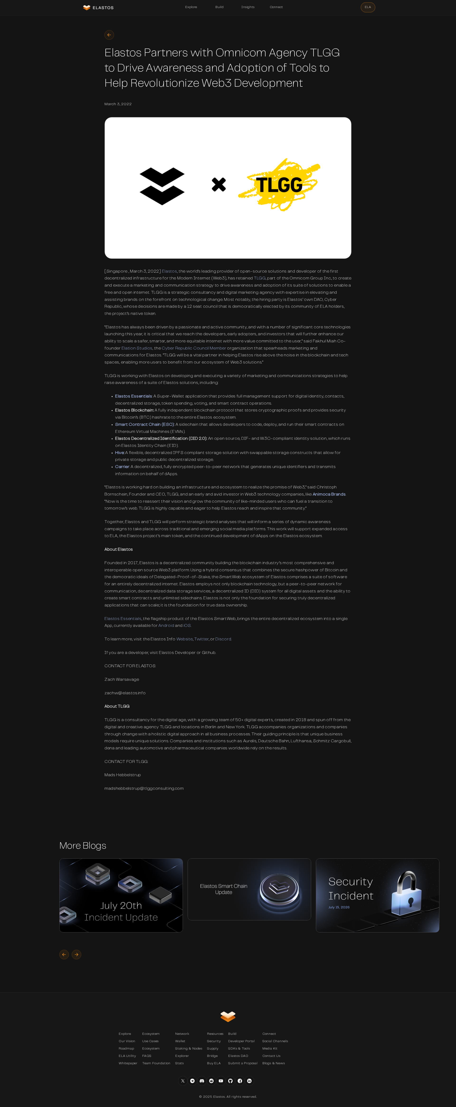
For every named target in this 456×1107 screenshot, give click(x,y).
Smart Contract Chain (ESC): (145, 425)
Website (184, 639)
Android (166, 626)
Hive (119, 453)
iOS (187, 626)
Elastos (169, 272)
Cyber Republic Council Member (194, 348)
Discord (223, 639)
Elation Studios (137, 348)
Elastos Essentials (133, 396)
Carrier (122, 467)
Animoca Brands (329, 495)
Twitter (201, 639)
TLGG (260, 278)
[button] (191, 7)
